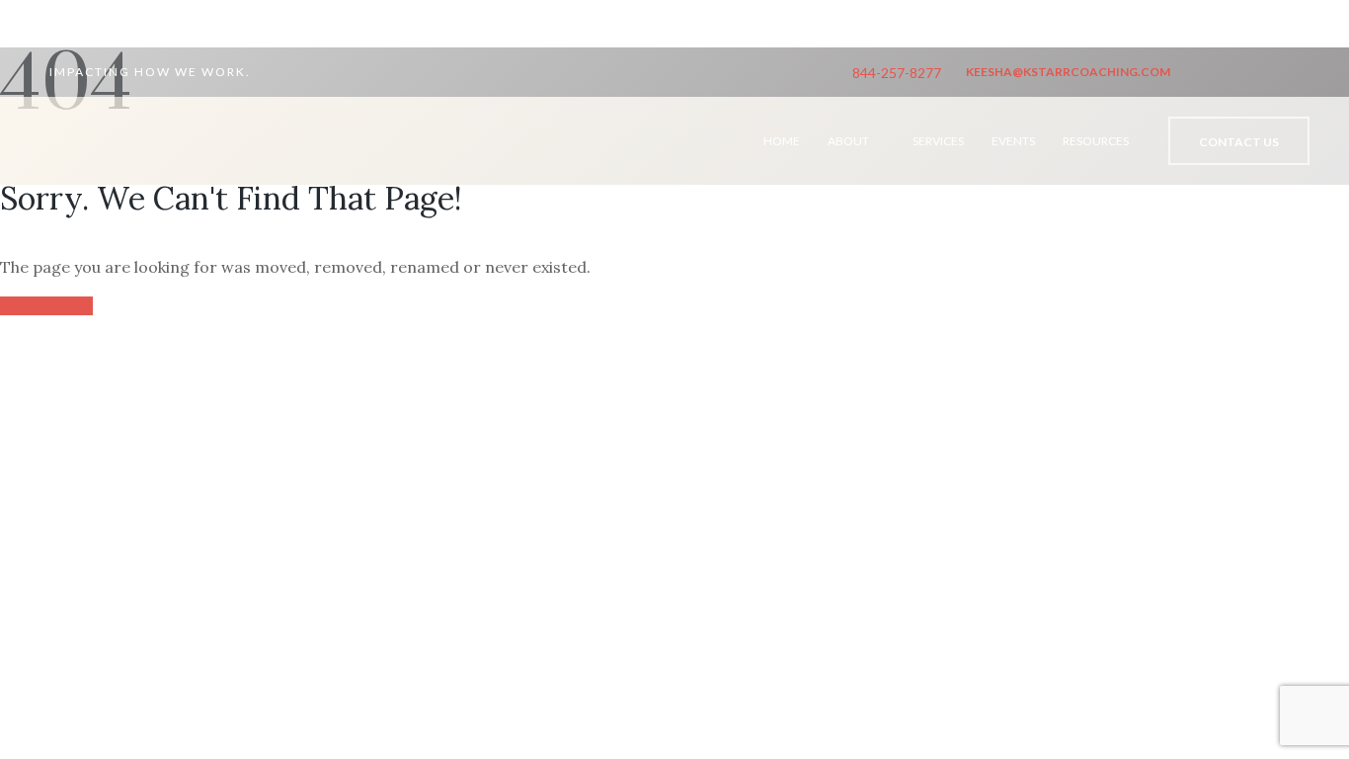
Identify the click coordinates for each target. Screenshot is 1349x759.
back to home (46, 305)
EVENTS (1013, 140)
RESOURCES (1096, 140)
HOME (781, 140)
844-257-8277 (896, 72)
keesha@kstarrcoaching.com (1068, 71)
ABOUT (848, 140)
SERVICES (938, 140)
